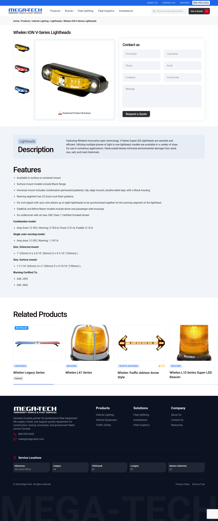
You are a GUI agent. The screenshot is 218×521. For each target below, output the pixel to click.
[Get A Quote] (89, 343)
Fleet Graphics (106, 10)
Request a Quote (136, 114)
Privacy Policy (182, 484)
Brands (69, 10)
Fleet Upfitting (85, 10)
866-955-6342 (201, 2)
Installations (126, 10)
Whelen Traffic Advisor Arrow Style (138, 375)
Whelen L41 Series (78, 372)
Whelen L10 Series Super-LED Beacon (191, 375)
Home (16, 21)
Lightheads (56, 21)
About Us (176, 414)
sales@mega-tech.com (31, 439)
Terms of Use (198, 484)
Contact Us (168, 3)
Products (55, 10)
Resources (177, 425)
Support (185, 3)
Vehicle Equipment (106, 419)
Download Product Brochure (77, 113)
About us (152, 3)
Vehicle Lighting (40, 21)
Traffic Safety (103, 425)
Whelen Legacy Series (29, 372)
